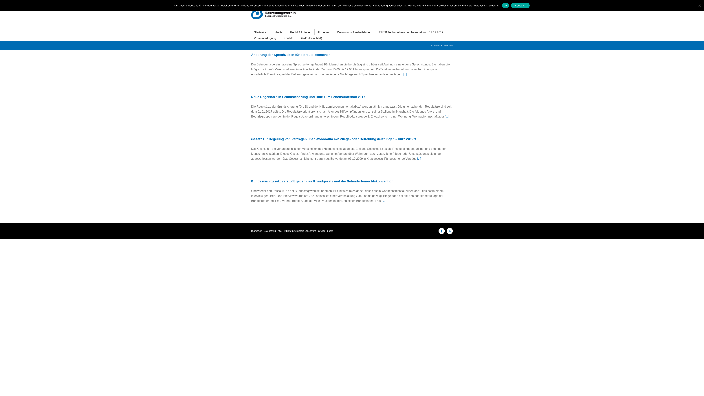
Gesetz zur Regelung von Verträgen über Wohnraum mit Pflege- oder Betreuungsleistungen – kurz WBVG (333, 139)
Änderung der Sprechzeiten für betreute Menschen (291, 55)
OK (505, 5)
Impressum (256, 231)
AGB (280, 231)
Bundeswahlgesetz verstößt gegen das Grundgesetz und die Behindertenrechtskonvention (322, 181)
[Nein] (699, 5)
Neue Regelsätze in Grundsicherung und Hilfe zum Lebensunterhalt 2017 (308, 97)
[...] (405, 74)
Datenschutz (270, 231)
